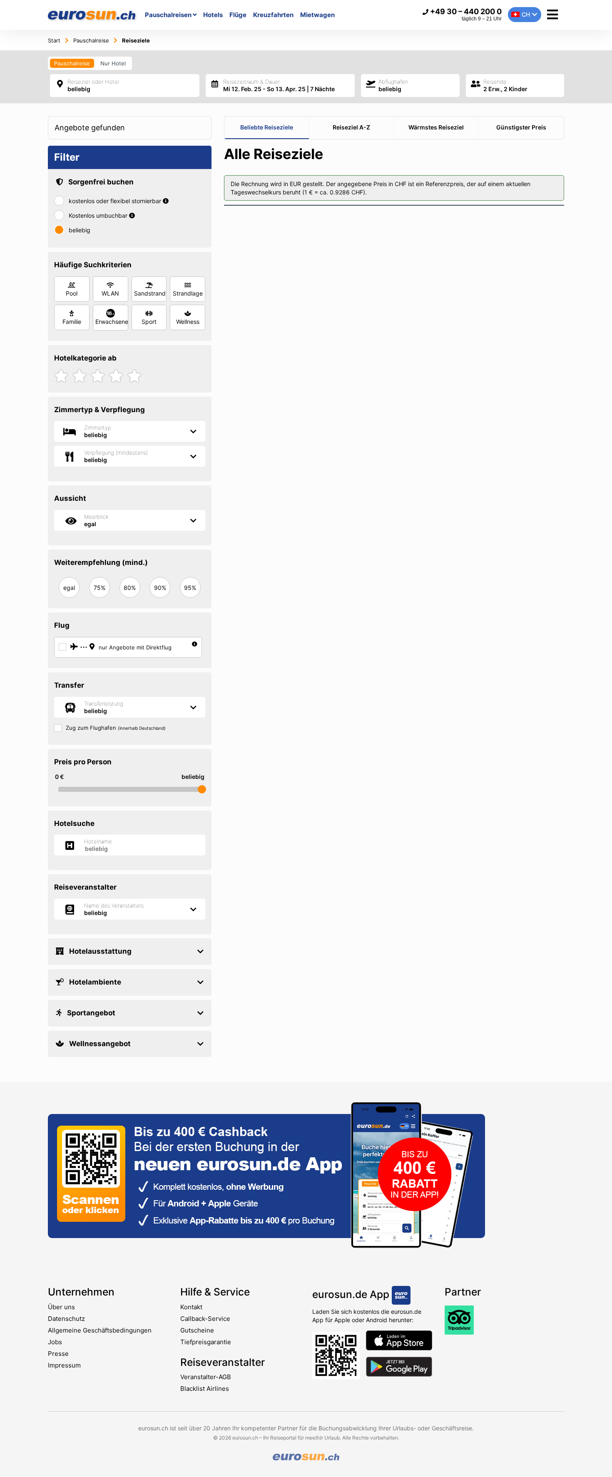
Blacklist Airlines (204, 1388)
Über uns (61, 1307)
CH (526, 14)
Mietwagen (317, 15)
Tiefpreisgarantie (205, 1342)
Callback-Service (205, 1319)
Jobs (55, 1342)
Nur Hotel (113, 63)
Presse (58, 1354)
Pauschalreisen (169, 15)
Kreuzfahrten (273, 15)
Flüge (237, 15)
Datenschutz (66, 1319)
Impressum (64, 1365)
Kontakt (191, 1307)
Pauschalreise (72, 63)
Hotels (213, 15)
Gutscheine (197, 1330)
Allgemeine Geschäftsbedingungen (100, 1330)
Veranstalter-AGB (205, 1377)
